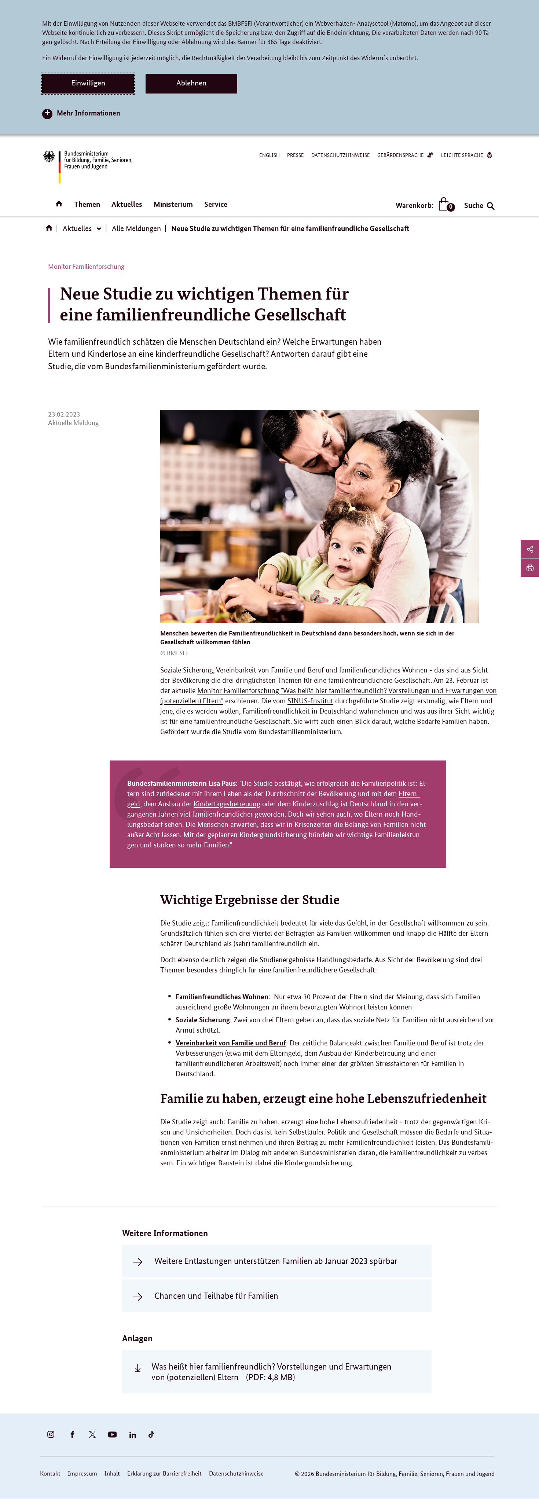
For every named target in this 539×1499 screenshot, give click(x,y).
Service (215, 204)
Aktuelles (126, 204)
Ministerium (173, 204)
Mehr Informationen (88, 112)
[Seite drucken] (530, 567)
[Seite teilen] (530, 549)
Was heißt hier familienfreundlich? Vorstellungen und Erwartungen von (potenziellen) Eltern (271, 1371)
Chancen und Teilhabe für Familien (216, 1295)
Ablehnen (191, 82)
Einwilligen (88, 82)
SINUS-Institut (310, 701)
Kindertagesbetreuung (227, 804)
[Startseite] (50, 230)
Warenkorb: (424, 205)
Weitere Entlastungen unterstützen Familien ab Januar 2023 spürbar (275, 1261)
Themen (87, 204)
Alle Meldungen (136, 228)
